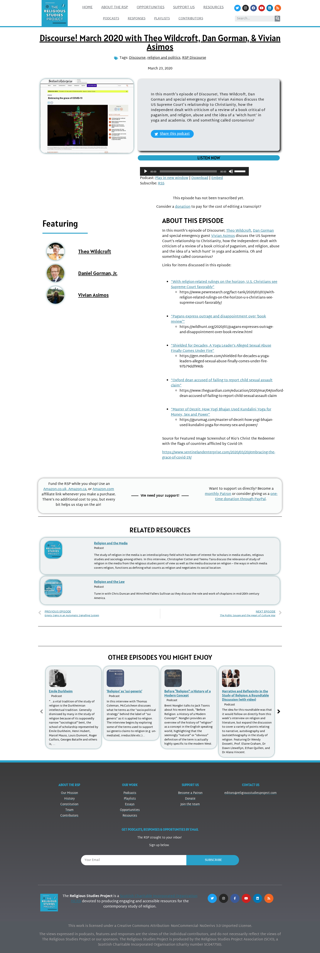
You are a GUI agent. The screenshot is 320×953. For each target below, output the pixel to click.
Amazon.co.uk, (55, 489)
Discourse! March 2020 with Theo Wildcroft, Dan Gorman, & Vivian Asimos (160, 42)
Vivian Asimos (93, 295)
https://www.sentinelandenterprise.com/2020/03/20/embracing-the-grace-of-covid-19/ (218, 455)
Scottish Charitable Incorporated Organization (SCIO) (134, 899)
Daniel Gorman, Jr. (97, 273)
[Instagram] (245, 8)
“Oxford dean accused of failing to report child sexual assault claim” (222, 383)
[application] (194, 171)
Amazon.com (103, 489)
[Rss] (278, 8)
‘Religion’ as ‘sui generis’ (124, 691)
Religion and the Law (109, 581)
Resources (213, 7)
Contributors (191, 18)
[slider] (240, 171)
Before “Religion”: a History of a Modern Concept (187, 693)
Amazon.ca (77, 489)
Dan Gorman (263, 231)
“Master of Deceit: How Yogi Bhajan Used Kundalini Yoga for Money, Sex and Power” (221, 412)
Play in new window (171, 178)
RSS (161, 183)
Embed (217, 178)
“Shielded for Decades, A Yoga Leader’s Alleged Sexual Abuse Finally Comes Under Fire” (221, 348)
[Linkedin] (269, 8)
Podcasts (111, 18)
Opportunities (150, 7)
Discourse (137, 58)
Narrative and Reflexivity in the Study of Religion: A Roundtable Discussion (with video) (245, 695)
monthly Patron (218, 494)
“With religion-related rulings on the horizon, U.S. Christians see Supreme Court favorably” (224, 284)
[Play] (145, 171)
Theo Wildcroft (94, 251)
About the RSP (114, 7)
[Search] (277, 19)
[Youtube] (261, 8)
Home (87, 7)
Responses (136, 18)
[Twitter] (237, 8)
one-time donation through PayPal (246, 497)
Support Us (184, 7)
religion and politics (163, 58)
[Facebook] (253, 8)
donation (182, 207)
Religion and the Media (111, 543)
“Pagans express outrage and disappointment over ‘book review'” (218, 319)
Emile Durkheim (61, 691)
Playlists (162, 18)
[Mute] (231, 171)
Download (199, 178)
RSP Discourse (194, 58)
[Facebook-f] (234, 898)
